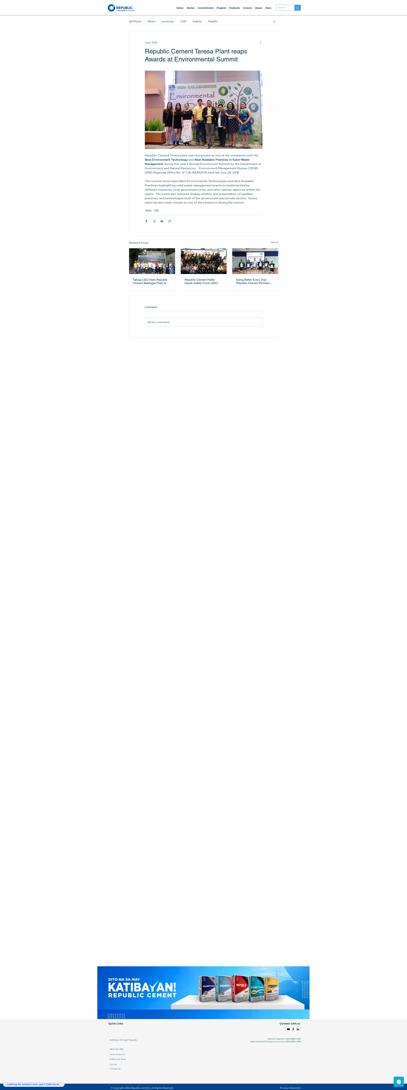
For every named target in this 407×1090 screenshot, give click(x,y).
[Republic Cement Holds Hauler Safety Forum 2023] (204, 261)
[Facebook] (293, 1029)
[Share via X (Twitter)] (154, 221)
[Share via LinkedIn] (161, 221)
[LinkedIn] (298, 1029)
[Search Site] (297, 7)
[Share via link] (169, 221)
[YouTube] (288, 1029)
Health (212, 21)
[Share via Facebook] (146, 221)
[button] (274, 21)
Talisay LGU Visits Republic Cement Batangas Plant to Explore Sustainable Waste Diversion (150, 281)
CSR (183, 21)
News (152, 21)
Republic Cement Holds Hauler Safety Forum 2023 (201, 281)
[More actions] (260, 42)
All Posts (135, 21)
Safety (197, 21)
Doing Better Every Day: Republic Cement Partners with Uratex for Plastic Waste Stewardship (254, 281)
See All (274, 242)
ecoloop (168, 21)
